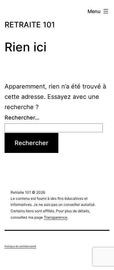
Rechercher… (22, 117)
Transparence (55, 217)
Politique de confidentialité (20, 246)
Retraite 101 (30, 24)
